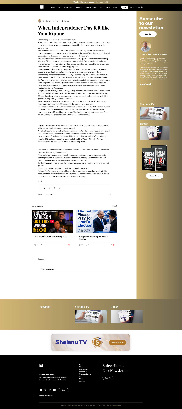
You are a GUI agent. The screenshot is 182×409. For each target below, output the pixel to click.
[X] (133, 7)
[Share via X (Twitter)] (44, 188)
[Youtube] (139, 7)
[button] (142, 7)
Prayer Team (83, 369)
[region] (42, 7)
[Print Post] (60, 188)
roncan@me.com (45, 395)
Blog (80, 367)
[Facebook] (131, 7)
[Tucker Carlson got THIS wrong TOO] (52, 221)
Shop (81, 376)
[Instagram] (136, 7)
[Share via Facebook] (39, 188)
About (81, 364)
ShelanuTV (83, 372)
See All (114, 206)
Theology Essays (85, 374)
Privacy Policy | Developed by (106, 405)
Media (81, 379)
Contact (82, 381)
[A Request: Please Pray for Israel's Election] (96, 221)
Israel (40, 181)
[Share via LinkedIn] (49, 188)
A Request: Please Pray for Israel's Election (93, 237)
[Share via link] (55, 188)
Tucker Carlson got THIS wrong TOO (50, 236)
